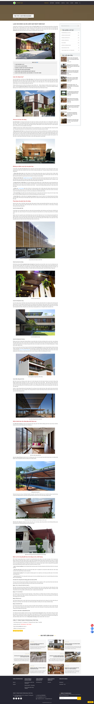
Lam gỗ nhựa (21, 188)
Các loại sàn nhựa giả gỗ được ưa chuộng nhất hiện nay (73, 59)
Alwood (14, 682)
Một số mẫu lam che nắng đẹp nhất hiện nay (24, 71)
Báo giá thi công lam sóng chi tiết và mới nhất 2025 (72, 120)
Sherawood (61, 682)
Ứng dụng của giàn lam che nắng (22, 69)
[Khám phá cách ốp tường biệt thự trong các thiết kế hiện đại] (64, 100)
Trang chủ (46, 2)
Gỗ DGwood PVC (39, 682)
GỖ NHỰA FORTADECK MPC (66, 45)
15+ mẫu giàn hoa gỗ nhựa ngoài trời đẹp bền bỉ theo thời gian (73, 93)
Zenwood (49, 682)
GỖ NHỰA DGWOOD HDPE (66, 35)
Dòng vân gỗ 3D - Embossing (29, 685)
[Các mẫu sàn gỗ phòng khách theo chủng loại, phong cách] (64, 114)
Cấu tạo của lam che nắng (20, 66)
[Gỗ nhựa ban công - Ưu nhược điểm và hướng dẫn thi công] (64, 86)
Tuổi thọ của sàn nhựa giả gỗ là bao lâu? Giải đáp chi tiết (72, 72)
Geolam (14, 684)
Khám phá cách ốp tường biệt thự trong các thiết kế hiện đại (72, 100)
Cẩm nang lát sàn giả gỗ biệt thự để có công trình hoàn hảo (73, 107)
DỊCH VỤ (62, 2)
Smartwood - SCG (62, 684)
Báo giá (90, 702)
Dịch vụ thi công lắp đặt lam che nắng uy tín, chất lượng (27, 72)
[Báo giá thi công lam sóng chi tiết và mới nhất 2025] (64, 121)
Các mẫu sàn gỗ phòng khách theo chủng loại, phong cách (72, 114)
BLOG (67, 2)
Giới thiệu (52, 2)
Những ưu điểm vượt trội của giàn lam (23, 67)
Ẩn (37, 62)
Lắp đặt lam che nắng (27, 177)
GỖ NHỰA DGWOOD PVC (66, 37)
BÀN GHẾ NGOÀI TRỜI (65, 47)
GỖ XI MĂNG (64, 42)
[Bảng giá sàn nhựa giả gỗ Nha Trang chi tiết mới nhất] (64, 66)
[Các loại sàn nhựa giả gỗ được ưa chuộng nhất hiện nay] (64, 59)
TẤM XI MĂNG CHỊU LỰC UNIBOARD (68, 50)
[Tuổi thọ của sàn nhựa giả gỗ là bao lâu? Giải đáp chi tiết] (64, 72)
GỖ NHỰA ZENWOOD (65, 40)
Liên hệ (76, 2)
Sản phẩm (57, 2)
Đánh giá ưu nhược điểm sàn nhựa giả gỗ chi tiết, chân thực (72, 79)
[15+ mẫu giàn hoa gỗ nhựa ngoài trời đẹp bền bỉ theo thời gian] (64, 93)
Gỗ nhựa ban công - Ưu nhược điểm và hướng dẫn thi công (73, 86)
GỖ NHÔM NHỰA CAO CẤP (66, 32)
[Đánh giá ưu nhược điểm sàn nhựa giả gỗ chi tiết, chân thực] (64, 79)
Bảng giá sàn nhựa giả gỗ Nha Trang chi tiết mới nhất (73, 65)
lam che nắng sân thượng (24, 349)
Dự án (71, 2)
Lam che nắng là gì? (19, 64)
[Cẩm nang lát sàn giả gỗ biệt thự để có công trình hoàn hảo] (64, 107)
